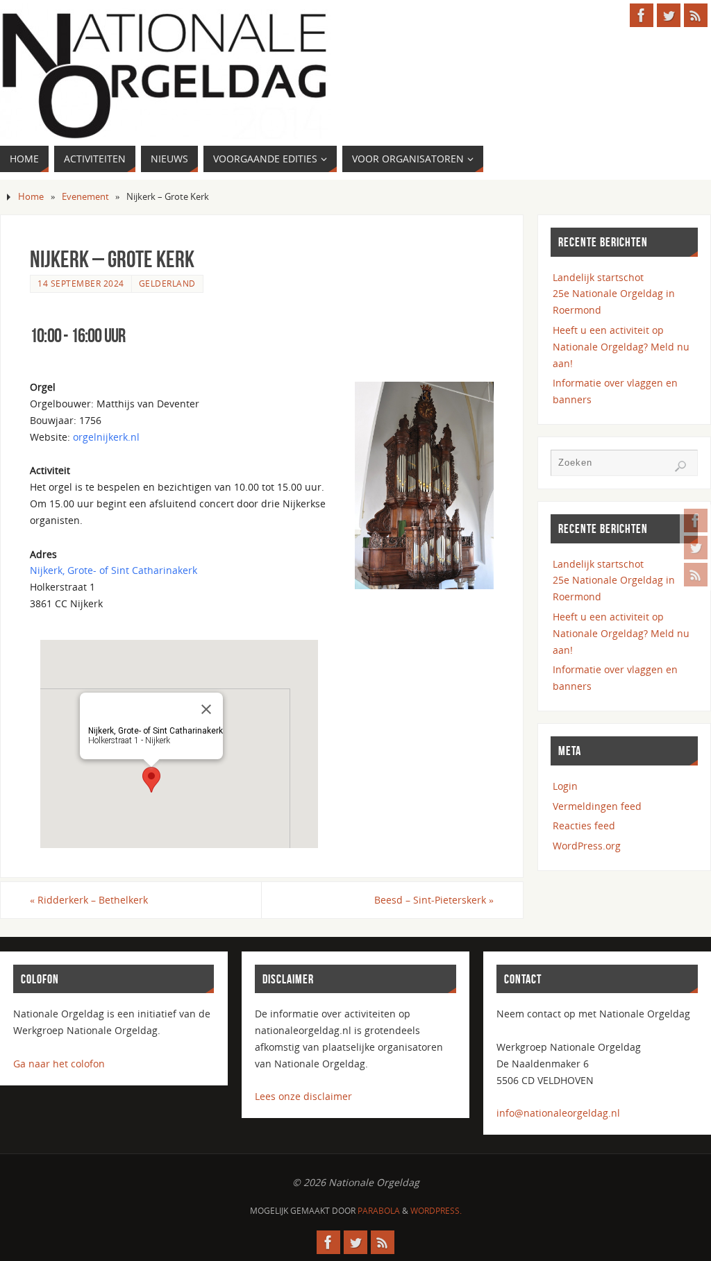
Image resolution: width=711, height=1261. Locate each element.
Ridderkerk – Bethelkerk (89, 899)
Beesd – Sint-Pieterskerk (434, 899)
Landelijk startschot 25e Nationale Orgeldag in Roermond (614, 294)
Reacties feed (584, 825)
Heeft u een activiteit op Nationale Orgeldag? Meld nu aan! (621, 346)
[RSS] (696, 574)
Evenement (85, 197)
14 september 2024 (80, 283)
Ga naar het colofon (59, 1063)
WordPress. (436, 1211)
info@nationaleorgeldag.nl (558, 1112)
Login (565, 786)
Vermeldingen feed (597, 806)
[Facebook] (696, 520)
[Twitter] (696, 547)
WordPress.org (587, 845)
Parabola (379, 1211)
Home (31, 197)
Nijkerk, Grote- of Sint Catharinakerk (113, 570)
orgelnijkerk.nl (106, 436)
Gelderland (167, 283)
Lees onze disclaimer (303, 1096)
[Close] (206, 709)
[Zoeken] (680, 466)
